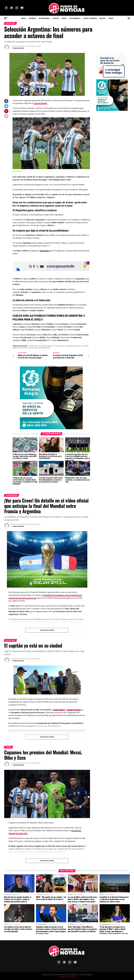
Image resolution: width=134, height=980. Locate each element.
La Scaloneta (60, 346)
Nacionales (32, 18)
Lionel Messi (59, 709)
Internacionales (44, 18)
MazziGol (103, 18)
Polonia (86, 346)
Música (64, 18)
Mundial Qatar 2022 (74, 346)
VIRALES (111, 18)
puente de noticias (20, 348)
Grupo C (50, 346)
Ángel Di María (74, 709)
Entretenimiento (74, 18)
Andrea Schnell (18, 48)
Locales (23, 18)
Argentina (33, 346)
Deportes (56, 18)
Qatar (31, 348)
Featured (42, 346)
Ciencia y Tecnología (90, 18)
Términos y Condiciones (67, 977)
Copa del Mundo (40, 103)
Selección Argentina (42, 348)
